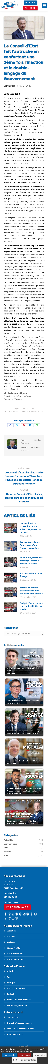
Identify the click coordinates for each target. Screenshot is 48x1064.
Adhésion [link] (11, 971)
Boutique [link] (11, 982)
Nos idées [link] (11, 936)
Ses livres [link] (11, 942)
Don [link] (8, 977)
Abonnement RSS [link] (15, 1034)
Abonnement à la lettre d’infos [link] (20, 1028)
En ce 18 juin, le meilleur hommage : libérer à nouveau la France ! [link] (31, 560)
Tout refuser (24, 1055)
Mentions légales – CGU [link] (17, 1005)
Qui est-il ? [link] (11, 931)
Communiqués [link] (11, 86)
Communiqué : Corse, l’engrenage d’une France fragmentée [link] (30, 545)
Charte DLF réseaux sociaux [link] (19, 1023)
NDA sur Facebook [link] (15, 953)
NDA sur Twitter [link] (14, 948)
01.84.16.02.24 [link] (10, 897)
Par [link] (16, 411)
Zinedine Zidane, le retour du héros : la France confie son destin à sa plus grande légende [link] (24, 790)
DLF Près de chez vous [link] (16, 988)
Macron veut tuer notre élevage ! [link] (31, 575)
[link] (44, 5)
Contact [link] (10, 994)
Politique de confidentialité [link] (19, 1000)
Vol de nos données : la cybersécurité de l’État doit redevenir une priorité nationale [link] (23, 670)
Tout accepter (10, 1055)
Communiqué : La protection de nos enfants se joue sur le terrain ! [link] (30, 528)
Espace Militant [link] (13, 1017)
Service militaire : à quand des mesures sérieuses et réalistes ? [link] (31, 590)
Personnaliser (39, 1055)
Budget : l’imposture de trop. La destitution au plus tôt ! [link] (31, 606)
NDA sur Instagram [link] (15, 959)
